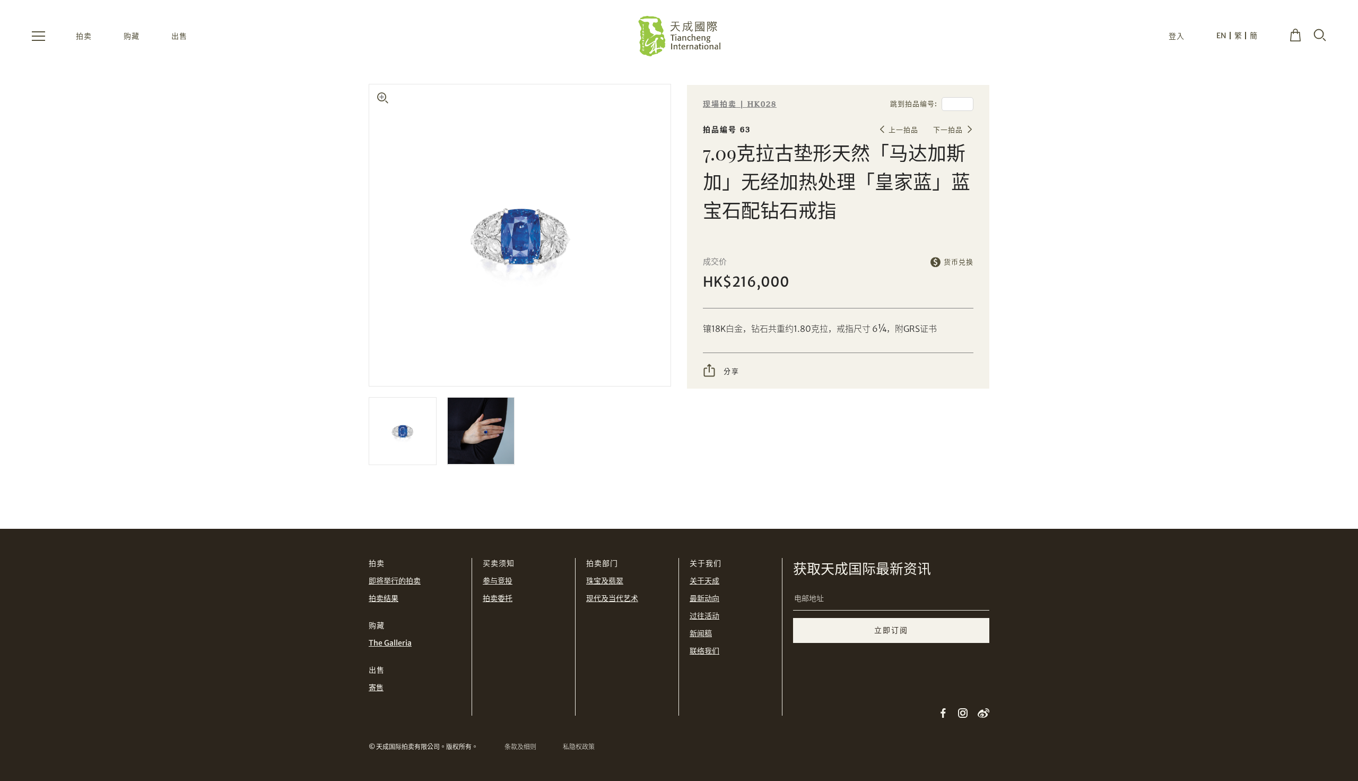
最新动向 (704, 598)
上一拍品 (903, 129)
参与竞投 (497, 581)
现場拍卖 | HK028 (740, 104)
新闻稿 (701, 633)
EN (1221, 35)
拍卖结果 (383, 598)
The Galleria (390, 643)
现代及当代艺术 (612, 598)
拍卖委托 (497, 598)
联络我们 (704, 651)
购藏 (132, 36)
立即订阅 (891, 630)
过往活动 (704, 616)
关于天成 (704, 581)
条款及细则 (520, 747)
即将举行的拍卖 (395, 581)
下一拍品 (948, 129)
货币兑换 (958, 262)
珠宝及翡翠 (604, 581)
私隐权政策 (579, 747)
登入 (1177, 36)
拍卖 (84, 36)
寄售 (376, 687)
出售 (179, 36)
